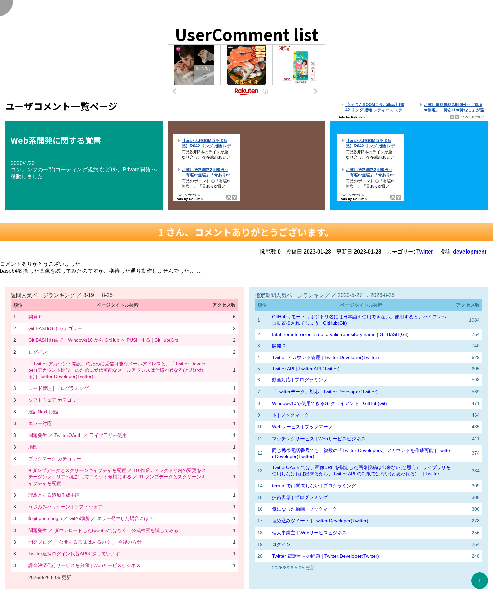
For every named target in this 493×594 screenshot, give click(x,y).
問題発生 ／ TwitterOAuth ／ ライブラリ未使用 (77, 435)
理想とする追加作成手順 (54, 495)
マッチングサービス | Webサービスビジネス (319, 438)
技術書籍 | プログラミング (300, 497)
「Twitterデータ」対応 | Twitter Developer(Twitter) (325, 391)
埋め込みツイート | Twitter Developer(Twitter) (320, 520)
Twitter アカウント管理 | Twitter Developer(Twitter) (325, 357)
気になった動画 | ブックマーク (304, 509)
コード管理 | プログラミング (58, 388)
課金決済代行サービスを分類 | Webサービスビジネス (84, 565)
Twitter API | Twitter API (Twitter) (306, 368)
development (470, 252)
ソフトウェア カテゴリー (54, 400)
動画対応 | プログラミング (300, 379)
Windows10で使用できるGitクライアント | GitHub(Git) (329, 403)
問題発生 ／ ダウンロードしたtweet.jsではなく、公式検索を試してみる (103, 530)
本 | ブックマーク (290, 415)
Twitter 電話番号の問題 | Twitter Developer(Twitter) (325, 556)
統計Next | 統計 (44, 411)
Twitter (424, 252)
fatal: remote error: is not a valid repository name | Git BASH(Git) (340, 334)
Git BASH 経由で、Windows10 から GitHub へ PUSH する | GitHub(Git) (103, 340)
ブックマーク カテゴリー (54, 458)
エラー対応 (40, 423)
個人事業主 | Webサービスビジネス (309, 532)
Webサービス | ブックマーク (302, 426)
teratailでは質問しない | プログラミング (314, 485)
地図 (33, 447)
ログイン (37, 352)
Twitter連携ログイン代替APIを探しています (74, 553)
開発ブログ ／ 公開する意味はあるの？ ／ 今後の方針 (85, 542)
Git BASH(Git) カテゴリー (55, 328)
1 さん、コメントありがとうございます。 (246, 232)
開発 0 (35, 316)
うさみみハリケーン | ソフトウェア (65, 506)
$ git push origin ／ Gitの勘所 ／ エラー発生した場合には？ (90, 518)
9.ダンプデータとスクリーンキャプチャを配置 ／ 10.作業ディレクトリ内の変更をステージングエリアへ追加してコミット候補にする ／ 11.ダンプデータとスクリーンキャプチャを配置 (117, 477)
